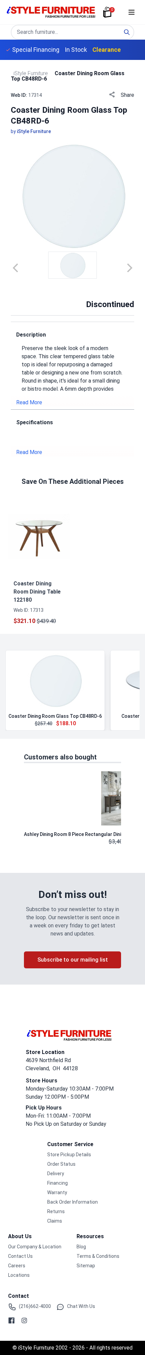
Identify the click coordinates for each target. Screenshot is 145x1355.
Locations (19, 1275)
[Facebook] (11, 1320)
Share (127, 95)
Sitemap (86, 1265)
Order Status (61, 1164)
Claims (54, 1221)
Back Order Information (72, 1202)
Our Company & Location (34, 1246)
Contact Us (20, 1256)
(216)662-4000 (35, 1306)
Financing (57, 1183)
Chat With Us (81, 1306)
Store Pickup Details (69, 1154)
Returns (56, 1211)
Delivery (55, 1173)
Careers (16, 1265)
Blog (81, 1246)
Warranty (57, 1192)
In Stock (76, 49)
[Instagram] (24, 1320)
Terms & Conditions (98, 1256)
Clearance (106, 49)
